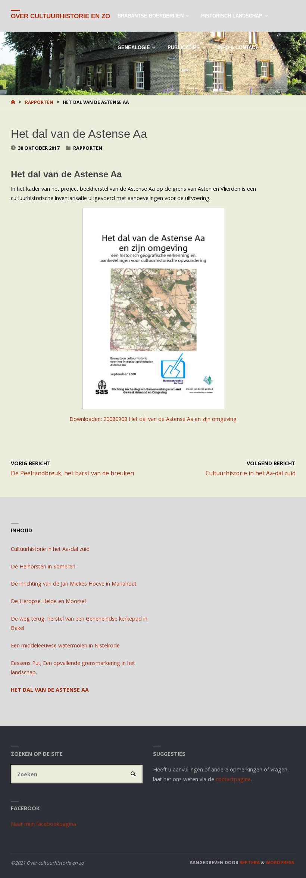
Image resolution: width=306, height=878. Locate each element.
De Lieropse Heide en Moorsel (48, 601)
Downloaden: (86, 418)
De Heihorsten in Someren (43, 566)
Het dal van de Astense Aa (50, 689)
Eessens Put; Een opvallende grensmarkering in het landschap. (73, 667)
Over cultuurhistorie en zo (60, 16)
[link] (272, 47)
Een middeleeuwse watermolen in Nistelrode (65, 645)
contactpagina (233, 779)
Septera (249, 862)
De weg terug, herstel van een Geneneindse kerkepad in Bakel (79, 623)
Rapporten (39, 102)
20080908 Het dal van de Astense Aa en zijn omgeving (170, 418)
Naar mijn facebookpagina (43, 823)
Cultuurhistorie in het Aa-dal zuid (50, 548)
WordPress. (281, 862)
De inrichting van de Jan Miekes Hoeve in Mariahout (74, 583)
